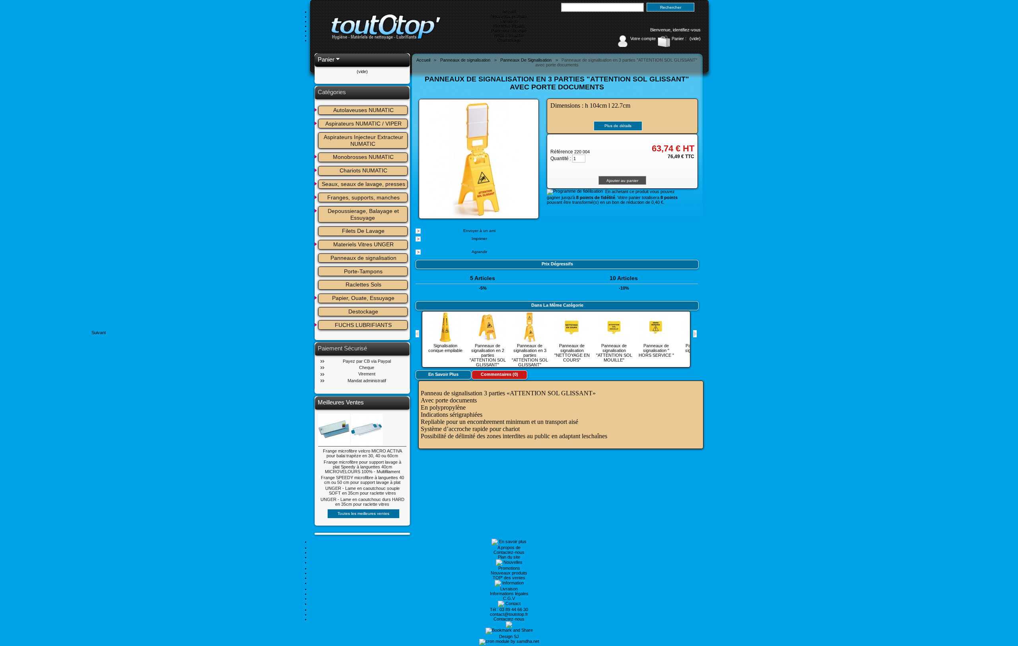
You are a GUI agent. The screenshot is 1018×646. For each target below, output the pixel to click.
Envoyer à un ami (479, 230)
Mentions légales (509, 25)
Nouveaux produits (509, 16)
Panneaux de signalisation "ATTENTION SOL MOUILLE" (614, 352)
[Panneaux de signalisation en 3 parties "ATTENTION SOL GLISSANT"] (530, 340)
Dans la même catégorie (557, 305)
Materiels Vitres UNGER (363, 244)
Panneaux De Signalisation (526, 60)
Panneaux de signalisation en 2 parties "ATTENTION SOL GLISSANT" (488, 355)
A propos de (509, 547)
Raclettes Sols (363, 284)
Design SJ (509, 636)
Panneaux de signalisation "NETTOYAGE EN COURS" (572, 352)
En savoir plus (443, 374)
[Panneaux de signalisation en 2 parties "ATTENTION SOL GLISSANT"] (487, 340)
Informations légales (509, 593)
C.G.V (509, 598)
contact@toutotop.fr (509, 614)
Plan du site (509, 557)
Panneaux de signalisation (363, 258)
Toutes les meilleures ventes (363, 513)
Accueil (509, 11)
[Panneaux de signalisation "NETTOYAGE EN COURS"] (572, 340)
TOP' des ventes (509, 577)
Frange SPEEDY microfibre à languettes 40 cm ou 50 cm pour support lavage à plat (362, 480)
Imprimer (479, 238)
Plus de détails (617, 126)
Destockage (509, 40)
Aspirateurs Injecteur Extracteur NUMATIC (364, 140)
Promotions (509, 568)
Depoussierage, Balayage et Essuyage (364, 214)
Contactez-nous (509, 552)
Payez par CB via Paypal (367, 361)
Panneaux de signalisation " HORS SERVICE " (656, 350)
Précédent (417, 333)
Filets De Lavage (363, 231)
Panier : (679, 38)
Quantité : (560, 158)
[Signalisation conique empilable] (445, 340)
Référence (562, 152)
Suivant (695, 333)
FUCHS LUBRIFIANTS (363, 325)
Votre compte (643, 38)
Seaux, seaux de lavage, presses (363, 184)
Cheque (366, 367)
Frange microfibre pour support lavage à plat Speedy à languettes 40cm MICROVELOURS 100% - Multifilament (362, 467)
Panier (326, 59)
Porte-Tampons (363, 271)
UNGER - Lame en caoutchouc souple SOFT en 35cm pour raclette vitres (362, 490)
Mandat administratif (367, 380)
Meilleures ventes (341, 402)
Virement (366, 373)
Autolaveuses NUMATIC (363, 110)
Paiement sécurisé (509, 30)
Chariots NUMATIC (363, 170)
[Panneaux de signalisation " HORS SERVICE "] (656, 340)
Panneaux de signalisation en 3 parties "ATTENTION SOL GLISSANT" (530, 355)
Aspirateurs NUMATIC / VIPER (363, 123)
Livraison (509, 21)
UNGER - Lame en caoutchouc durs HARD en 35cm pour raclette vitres (362, 502)
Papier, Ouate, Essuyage (363, 298)
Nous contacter (509, 35)
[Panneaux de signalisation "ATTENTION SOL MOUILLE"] (614, 340)
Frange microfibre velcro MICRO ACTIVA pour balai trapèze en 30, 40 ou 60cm (362, 453)
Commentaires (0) (499, 374)
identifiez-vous (687, 29)
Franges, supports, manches (363, 197)
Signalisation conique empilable (445, 348)
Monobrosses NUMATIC (363, 157)
